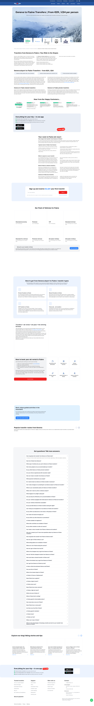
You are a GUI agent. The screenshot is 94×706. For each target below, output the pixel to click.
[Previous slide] (79, 636)
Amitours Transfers (51, 688)
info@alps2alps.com (69, 682)
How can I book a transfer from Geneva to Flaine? (38, 475)
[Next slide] (81, 636)
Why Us (15, 690)
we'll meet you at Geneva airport (24, 83)
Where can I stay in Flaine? (32, 620)
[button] (79, 428)
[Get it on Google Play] (69, 673)
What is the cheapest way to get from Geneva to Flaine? (39, 551)
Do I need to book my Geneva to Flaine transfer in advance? (40, 481)
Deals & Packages (17, 684)
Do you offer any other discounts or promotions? (37, 517)
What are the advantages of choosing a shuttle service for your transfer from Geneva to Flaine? (44, 623)
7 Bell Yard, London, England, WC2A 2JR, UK (73, 687)
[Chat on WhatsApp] (91, 700)
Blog (68, 3)
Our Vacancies (50, 690)
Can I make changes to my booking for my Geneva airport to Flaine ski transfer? (45, 484)
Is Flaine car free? (30, 617)
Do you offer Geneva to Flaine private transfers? (37, 469)
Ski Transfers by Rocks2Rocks (19, 692)
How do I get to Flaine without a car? (35, 539)
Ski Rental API (33, 694)
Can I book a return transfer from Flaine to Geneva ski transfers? (41, 529)
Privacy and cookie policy (63, 195)
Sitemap (28, 704)
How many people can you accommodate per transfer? (39, 466)
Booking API (33, 692)
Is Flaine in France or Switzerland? (34, 575)
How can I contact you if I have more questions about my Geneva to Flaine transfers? (44, 533)
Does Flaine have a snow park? (33, 605)
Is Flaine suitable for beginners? (34, 520)
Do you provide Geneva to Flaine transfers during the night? (40, 505)
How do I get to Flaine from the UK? (34, 548)
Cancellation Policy (34, 686)
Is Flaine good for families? (32, 611)
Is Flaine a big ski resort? (32, 581)
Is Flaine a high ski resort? (32, 590)
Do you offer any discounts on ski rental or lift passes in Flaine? (41, 511)
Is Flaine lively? (30, 614)
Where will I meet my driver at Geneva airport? (37, 490)
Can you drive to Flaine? (32, 569)
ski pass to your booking (37, 329)
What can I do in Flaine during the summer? (36, 545)
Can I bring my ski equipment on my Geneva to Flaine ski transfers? (42, 508)
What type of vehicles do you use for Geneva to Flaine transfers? (41, 463)
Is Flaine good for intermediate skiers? (35, 599)
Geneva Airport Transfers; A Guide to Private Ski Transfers (27, 48)
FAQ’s (32, 684)
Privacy (24, 704)
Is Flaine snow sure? (31, 584)
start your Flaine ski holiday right (69, 82)
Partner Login (50, 686)
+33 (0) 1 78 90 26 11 (69, 695)
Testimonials (16, 688)
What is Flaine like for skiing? (33, 596)
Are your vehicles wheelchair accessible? (36, 502)
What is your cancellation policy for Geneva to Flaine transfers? (41, 487)
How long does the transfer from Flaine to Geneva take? (39, 536)
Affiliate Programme (51, 682)
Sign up (63, 192)
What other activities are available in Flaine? (37, 523)
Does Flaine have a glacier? (32, 578)
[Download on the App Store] (69, 669)
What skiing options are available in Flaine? (36, 542)
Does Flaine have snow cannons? (34, 587)
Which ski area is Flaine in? (32, 593)
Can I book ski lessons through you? (35, 514)
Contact (78, 3)
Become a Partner (51, 684)
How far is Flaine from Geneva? (33, 460)
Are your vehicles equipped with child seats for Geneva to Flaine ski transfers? (45, 499)
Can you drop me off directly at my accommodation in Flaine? (40, 496)
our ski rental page (36, 363)
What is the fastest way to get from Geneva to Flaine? (39, 560)
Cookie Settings (34, 690)
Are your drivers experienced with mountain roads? (38, 472)
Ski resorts (53, 3)
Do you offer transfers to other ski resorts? (36, 526)
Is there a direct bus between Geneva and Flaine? (38, 566)
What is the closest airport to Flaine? (35, 572)
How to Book (33, 682)
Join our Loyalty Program (19, 682)
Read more (14, 654)
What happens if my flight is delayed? (35, 493)
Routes (58, 3)
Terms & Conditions (17, 704)
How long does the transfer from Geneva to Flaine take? (39, 456)
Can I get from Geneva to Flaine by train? (36, 563)
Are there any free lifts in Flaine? (34, 608)
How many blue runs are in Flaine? (34, 602)
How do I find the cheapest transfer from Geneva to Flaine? (40, 554)
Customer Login (34, 688)
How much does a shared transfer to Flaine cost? (38, 557)
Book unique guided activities (22, 417)
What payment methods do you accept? (35, 478)
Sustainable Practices (18, 686)
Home (15, 48)
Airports (63, 3)
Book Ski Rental (30, 379)
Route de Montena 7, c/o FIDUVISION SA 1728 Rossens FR (73, 693)
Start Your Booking (74, 248)
